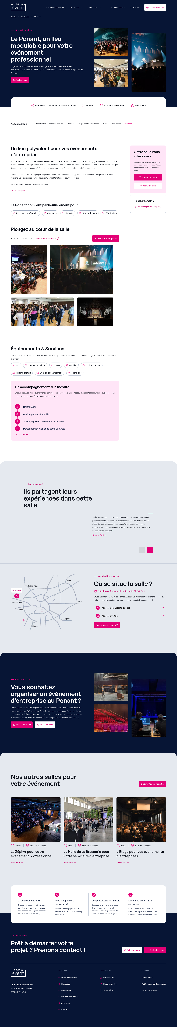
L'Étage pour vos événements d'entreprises (140, 853)
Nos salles (25, 16)
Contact (129, 124)
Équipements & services (88, 124)
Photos (70, 124)
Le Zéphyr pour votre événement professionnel (31, 853)
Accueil (13, 16)
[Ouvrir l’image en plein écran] (29, 269)
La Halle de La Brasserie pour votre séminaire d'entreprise (86, 853)
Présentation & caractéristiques (49, 124)
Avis (105, 124)
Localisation (116, 124)
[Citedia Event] (18, 7)
